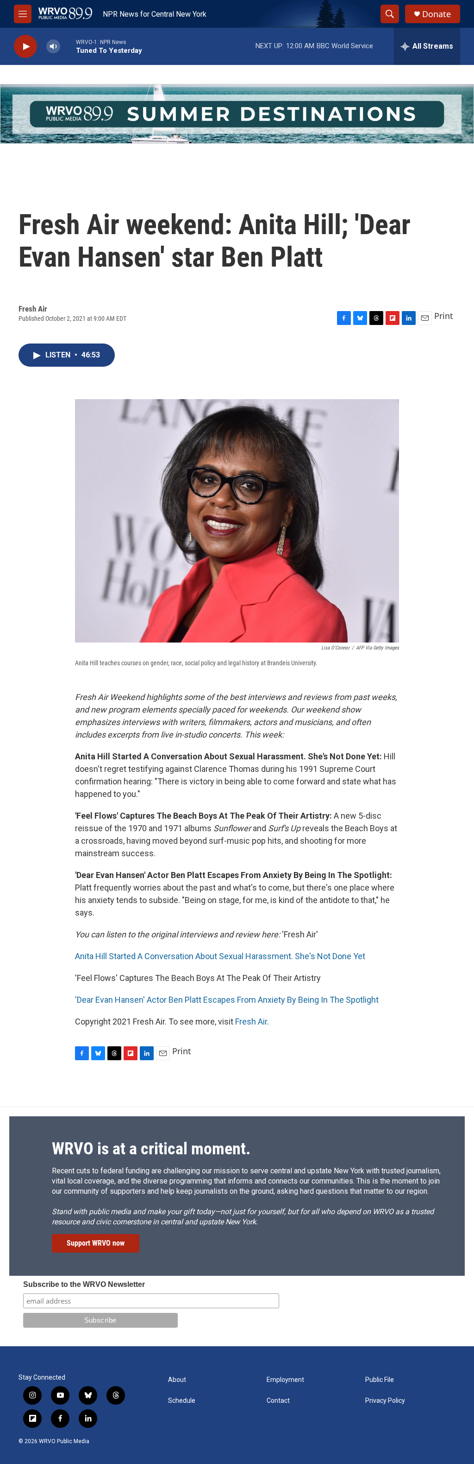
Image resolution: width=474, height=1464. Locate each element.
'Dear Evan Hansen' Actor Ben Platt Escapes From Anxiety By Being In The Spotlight (227, 1000)
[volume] (53, 46)
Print (443, 315)
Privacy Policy (385, 1400)
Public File (379, 1379)
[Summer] (237, 113)
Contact (278, 1400)
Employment (285, 1379)
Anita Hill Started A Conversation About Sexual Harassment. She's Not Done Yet (220, 956)
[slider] (68, 46)
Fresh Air (251, 1021)
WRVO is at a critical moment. (151, 1148)
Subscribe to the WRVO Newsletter (84, 1284)
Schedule (181, 1400)
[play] (25, 46)
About (177, 1379)
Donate (436, 14)
